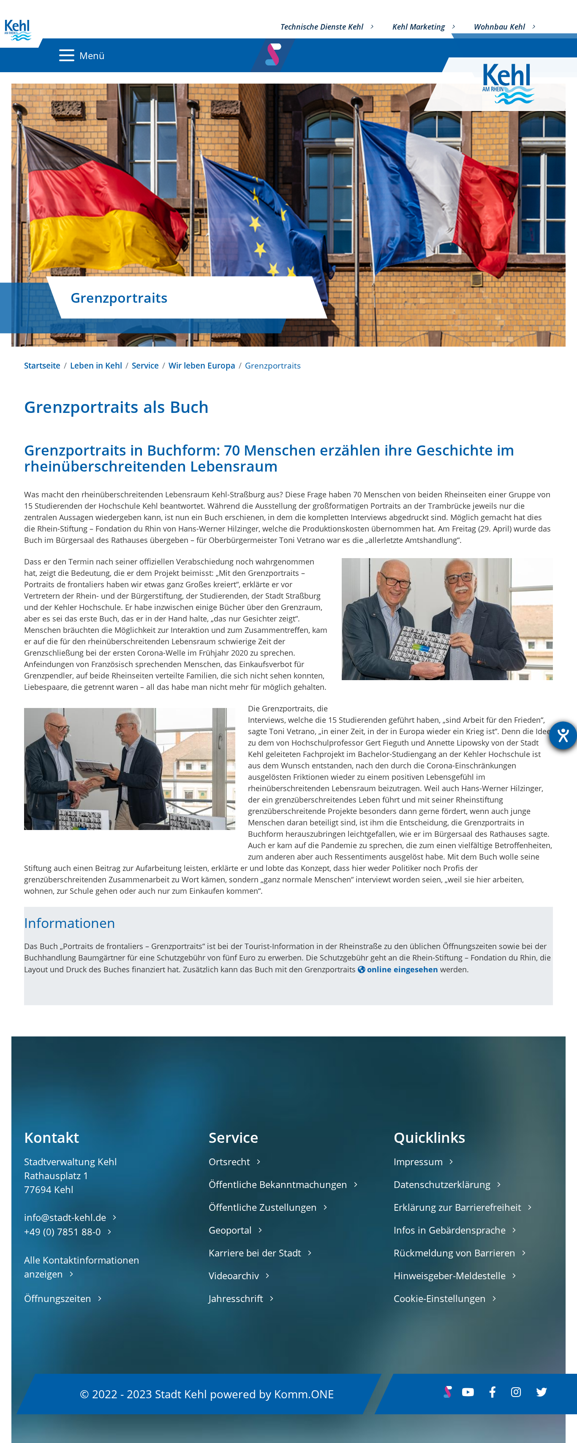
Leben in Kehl (96, 365)
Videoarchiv (234, 1275)
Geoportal (230, 1229)
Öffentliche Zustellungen (263, 1207)
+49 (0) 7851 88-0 (62, 1231)
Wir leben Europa (202, 365)
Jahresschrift (236, 1298)
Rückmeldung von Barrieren (454, 1252)
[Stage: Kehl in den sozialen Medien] (274, 52)
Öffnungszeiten (57, 1298)
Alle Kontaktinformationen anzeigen (81, 1266)
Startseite (42, 365)
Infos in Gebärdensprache (450, 1229)
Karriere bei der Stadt (255, 1252)
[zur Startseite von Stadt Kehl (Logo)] (515, 84)
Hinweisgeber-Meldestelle (450, 1275)
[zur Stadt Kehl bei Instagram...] (516, 1394)
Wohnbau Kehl (499, 27)
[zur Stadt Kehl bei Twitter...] (541, 1394)
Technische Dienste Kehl (321, 27)
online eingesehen (402, 969)
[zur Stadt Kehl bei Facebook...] (492, 1394)
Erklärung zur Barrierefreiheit (457, 1207)
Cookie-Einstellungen (440, 1298)
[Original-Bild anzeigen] (447, 619)
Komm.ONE (304, 1393)
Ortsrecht (229, 1161)
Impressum (418, 1161)
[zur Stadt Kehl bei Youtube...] (467, 1394)
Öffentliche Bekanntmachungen (278, 1184)
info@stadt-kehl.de (65, 1217)
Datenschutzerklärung (442, 1184)
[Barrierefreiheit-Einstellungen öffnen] (563, 735)
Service (145, 365)
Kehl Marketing (418, 27)
